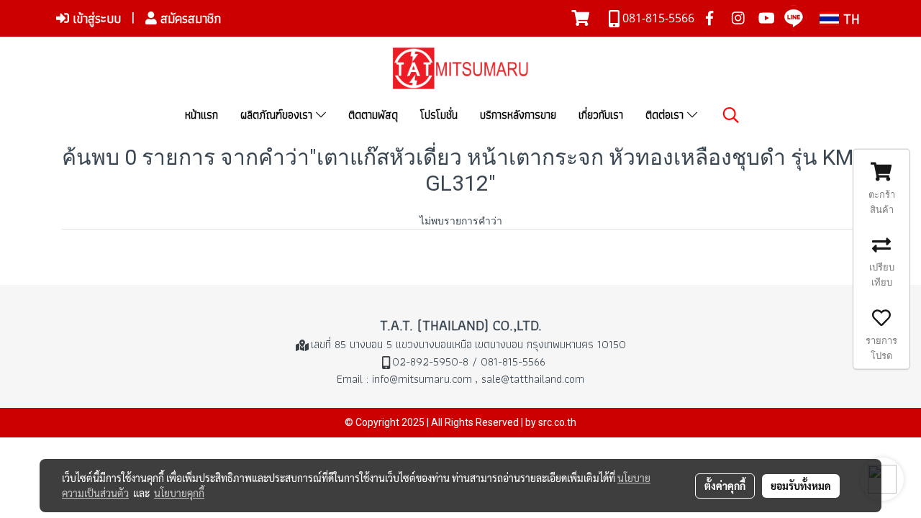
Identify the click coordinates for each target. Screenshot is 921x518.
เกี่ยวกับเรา (601, 115)
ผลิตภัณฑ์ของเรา (278, 115)
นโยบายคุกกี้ (179, 492)
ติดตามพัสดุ (373, 115)
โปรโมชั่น (439, 115)
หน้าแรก (201, 115)
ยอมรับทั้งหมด (801, 485)
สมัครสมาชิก (189, 18)
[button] (731, 115)
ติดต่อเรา (666, 115)
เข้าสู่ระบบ (95, 18)
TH (849, 18)
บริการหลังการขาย (518, 115)
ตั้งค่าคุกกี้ (724, 485)
